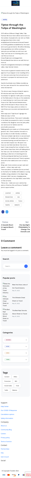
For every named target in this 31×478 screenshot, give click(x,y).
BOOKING (8, 339)
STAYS (7, 353)
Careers (3, 434)
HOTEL (5, 19)
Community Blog (6, 430)
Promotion (9, 197)
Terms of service (6, 441)
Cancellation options (7, 414)
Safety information (7, 418)
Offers (18, 193)
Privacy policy (5, 438)
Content (8, 193)
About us (4, 426)
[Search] (26, 266)
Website (17, 205)
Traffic (7, 205)
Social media (9, 201)
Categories (8, 332)
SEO (18, 197)
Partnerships (5, 449)
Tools (20, 201)
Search (6, 259)
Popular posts (9, 278)
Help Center (5, 406)
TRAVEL (8, 359)
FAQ (2, 453)
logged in (12, 250)
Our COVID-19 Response (9, 410)
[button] (23, 3)
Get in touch (5, 457)
